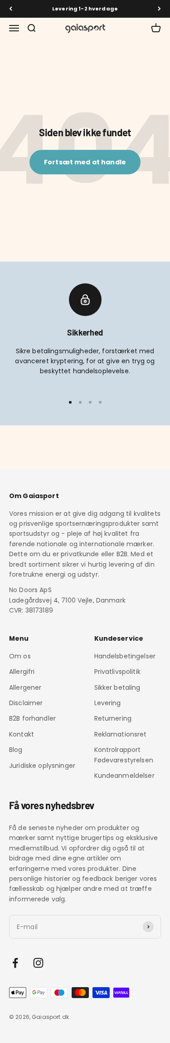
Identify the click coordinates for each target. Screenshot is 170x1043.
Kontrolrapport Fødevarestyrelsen (123, 754)
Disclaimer (26, 702)
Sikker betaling (117, 687)
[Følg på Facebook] (15, 963)
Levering (107, 702)
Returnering (113, 718)
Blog (16, 749)
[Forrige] (10, 9)
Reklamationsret (120, 734)
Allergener (25, 687)
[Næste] (159, 9)
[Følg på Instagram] (38, 963)
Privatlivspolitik (117, 671)
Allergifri (21, 671)
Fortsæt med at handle (85, 162)
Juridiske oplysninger (42, 765)
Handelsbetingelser (125, 656)
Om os (20, 656)
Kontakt (21, 734)
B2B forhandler (32, 718)
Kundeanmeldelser (124, 775)
